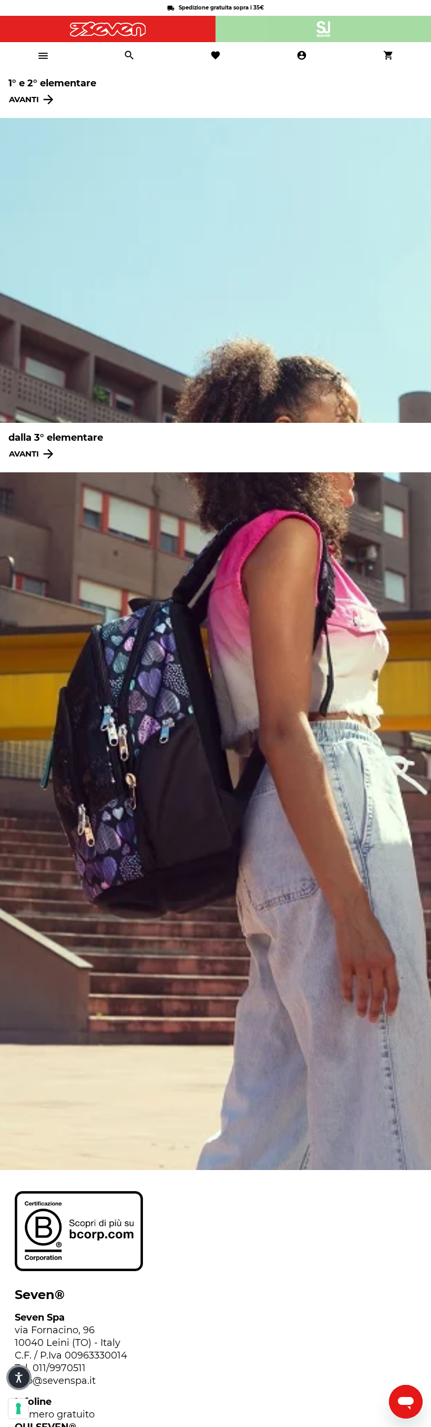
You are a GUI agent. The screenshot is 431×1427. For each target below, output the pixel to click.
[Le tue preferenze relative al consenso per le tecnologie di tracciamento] (18, 1409)
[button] (19, 1377)
